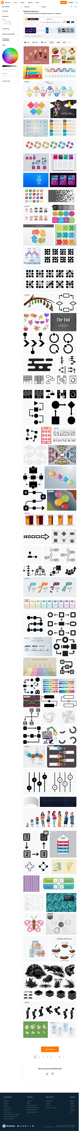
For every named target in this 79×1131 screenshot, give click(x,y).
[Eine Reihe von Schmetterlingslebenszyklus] (39, 303)
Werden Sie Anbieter (51, 1107)
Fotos (15, 2)
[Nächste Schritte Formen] (63, 214)
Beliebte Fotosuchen (32, 1110)
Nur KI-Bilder (7, 21)
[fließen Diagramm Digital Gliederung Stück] (35, 455)
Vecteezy (6, 1103)
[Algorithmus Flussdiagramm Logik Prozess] (67, 364)
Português (72, 1105)
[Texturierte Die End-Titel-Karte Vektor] (63, 322)
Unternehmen (7, 1107)
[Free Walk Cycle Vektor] (64, 435)
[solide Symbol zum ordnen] (32, 735)
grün (64, 42)
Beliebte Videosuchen (32, 1112)
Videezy (6, 1105)
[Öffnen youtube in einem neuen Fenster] (32, 1126)
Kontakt (48, 1103)
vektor (52, 42)
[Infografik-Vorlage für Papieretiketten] (37, 646)
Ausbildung (7, 1110)
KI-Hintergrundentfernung (11, 1116)
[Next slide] (74, 42)
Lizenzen (29, 1101)
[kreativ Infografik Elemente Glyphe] (34, 500)
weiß (58, 42)
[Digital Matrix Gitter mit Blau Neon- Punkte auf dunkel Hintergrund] (58, 802)
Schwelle (4, 73)
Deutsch (72, 1107)
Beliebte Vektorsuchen (33, 1107)
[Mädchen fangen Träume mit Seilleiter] (63, 109)
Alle (5, 19)
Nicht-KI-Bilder (8, 24)
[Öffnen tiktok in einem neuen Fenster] (28, 1126)
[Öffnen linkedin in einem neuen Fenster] (23, 1126)
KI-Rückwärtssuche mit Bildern (12, 1114)
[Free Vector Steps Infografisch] (38, 235)
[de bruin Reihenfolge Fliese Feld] (61, 902)
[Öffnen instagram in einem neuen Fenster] (20, 1126)
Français (72, 1110)
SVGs (28, 42)
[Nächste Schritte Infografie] (61, 500)
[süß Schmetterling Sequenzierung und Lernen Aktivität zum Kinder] (34, 924)
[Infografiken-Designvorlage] (32, 255)
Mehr (37, 2)
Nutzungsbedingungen (49, 1126)
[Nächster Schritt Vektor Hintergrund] (60, 477)
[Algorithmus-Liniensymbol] (66, 303)
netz (70, 42)
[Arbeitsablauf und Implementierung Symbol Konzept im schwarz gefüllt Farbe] (63, 413)
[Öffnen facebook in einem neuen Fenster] (18, 1126)
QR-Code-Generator (9, 1119)
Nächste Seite (50, 1049)
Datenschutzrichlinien (61, 1126)
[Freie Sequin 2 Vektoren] (36, 322)
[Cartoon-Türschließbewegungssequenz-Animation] (49, 520)
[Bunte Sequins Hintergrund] (31, 701)
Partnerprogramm (31, 1105)
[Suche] (71, 7)
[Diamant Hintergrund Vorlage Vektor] (36, 109)
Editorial (30, 2)
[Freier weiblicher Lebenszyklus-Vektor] (36, 55)
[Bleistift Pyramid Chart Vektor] (32, 72)
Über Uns (48, 1105)
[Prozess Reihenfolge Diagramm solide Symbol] (34, 343)
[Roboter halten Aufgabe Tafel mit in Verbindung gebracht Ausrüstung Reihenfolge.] (49, 735)
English (72, 1101)
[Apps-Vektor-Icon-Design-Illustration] (46, 435)
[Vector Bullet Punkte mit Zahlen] (35, 128)
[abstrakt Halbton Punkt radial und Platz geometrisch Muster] (58, 716)
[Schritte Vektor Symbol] (35, 844)
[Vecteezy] (2, 2)
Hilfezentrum (49, 1101)
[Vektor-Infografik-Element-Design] (63, 162)
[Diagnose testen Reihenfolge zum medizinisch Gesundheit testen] (36, 949)
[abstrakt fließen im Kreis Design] (31, 435)
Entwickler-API (7, 1112)
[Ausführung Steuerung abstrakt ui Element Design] (31, 716)
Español (72, 1103)
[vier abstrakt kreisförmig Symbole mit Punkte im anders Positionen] (61, 343)
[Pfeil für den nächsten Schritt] (65, 235)
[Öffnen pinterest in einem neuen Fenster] (25, 1126)
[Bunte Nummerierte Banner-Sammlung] (62, 128)
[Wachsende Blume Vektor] (36, 162)
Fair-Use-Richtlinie (71, 1126)
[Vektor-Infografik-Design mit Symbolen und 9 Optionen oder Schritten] (49, 604)
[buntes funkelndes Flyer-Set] (63, 180)
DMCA (28, 1103)
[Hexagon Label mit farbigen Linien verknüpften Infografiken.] (60, 72)
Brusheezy (6, 1101)
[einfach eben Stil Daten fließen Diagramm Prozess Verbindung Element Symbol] (34, 623)
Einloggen (70, 2)
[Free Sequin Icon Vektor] (34, 196)
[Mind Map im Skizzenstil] (62, 455)
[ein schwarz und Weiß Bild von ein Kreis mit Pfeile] (65, 646)
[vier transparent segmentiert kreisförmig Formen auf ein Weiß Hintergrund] (67, 735)
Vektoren (7, 2)
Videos (22, 2)
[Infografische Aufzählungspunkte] (61, 924)
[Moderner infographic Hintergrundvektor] (34, 756)
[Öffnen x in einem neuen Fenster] (30, 1126)
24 (59, 1057)
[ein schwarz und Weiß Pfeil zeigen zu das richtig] (36, 536)
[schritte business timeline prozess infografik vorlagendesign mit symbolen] (49, 587)
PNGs (36, 42)
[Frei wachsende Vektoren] (36, 214)
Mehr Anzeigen (66, 30)
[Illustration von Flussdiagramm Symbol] (28, 571)
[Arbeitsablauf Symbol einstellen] (36, 866)
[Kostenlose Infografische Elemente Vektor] (63, 55)
